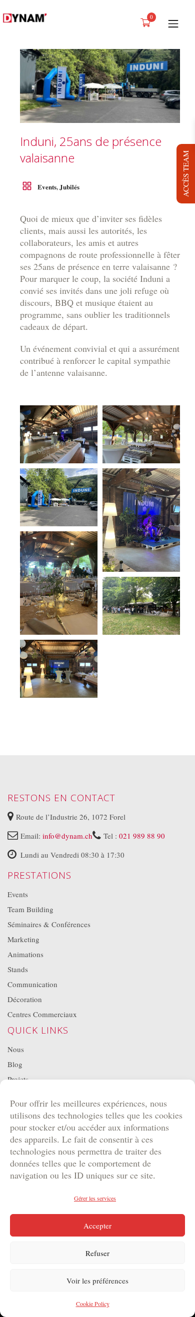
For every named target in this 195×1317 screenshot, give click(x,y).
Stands (18, 969)
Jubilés (70, 186)
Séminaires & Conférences (49, 924)
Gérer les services (95, 1198)
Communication (33, 984)
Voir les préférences (97, 1281)
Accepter (98, 1226)
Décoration (25, 999)
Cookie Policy (93, 1304)
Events (47, 186)
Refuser (98, 1253)
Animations (26, 954)
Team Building (31, 909)
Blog (15, 1064)
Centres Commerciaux (42, 1014)
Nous (16, 1049)
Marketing (24, 939)
